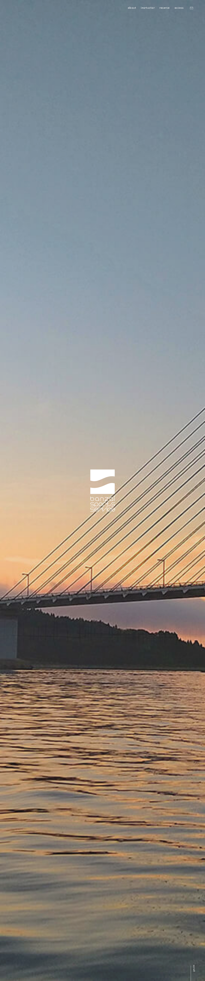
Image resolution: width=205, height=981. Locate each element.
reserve (165, 8)
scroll (194, 968)
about (132, 8)
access (179, 8)
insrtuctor (148, 8)
